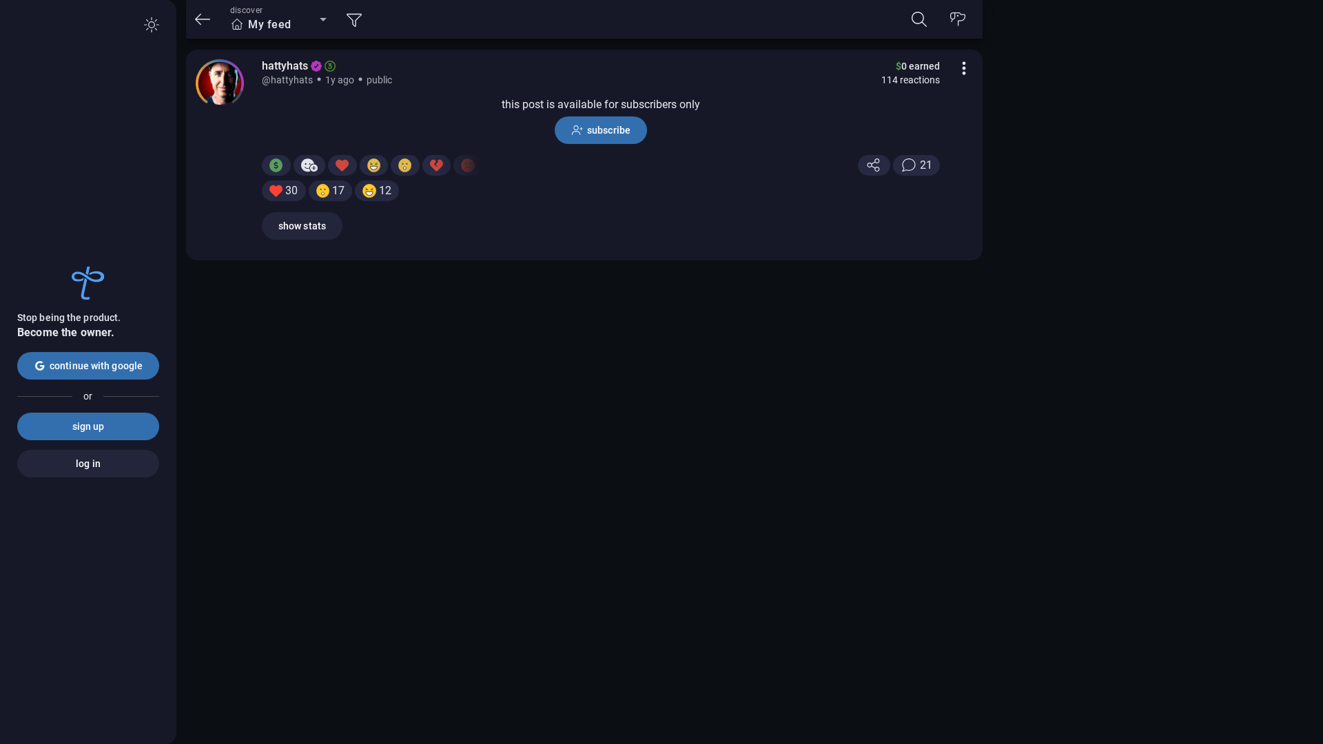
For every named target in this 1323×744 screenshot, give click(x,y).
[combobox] (278, 25)
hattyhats (285, 65)
